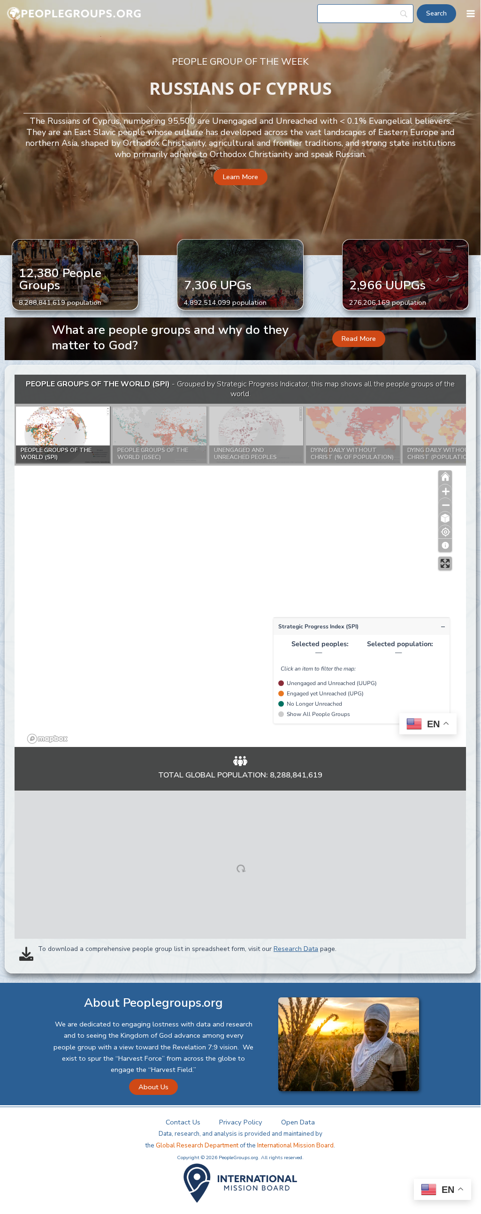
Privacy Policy (240, 1122)
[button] (240, 177)
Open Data (298, 1122)
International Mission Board (295, 1145)
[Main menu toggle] (471, 13)
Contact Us (183, 1122)
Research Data (296, 948)
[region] (240, 561)
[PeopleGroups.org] (74, 14)
